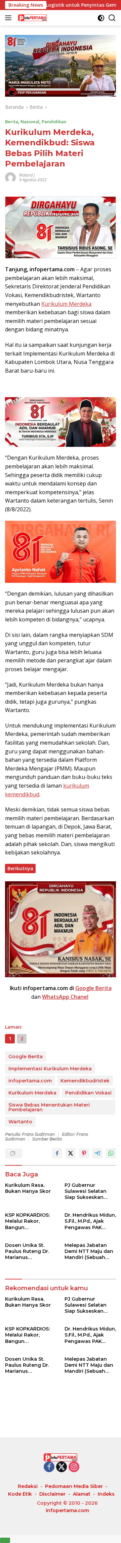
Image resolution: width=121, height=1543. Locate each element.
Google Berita (93, 988)
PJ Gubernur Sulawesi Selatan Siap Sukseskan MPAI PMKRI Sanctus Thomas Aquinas (90, 1191)
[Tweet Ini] (71, 1153)
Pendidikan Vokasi (88, 1093)
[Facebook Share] (57, 1153)
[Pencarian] (112, 18)
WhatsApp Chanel (65, 996)
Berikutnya (20, 868)
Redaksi (28, 1486)
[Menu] (9, 18)
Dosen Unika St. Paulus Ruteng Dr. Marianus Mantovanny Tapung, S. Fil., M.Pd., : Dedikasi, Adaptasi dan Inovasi (30, 1251)
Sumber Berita (47, 1138)
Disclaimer (52, 1494)
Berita (11, 122)
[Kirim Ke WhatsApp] (111, 1153)
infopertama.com (30, 1081)
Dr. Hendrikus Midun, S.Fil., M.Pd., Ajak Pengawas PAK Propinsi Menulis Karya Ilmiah (90, 1221)
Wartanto (20, 1122)
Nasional (30, 122)
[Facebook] (49, 1467)
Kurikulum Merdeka (66, 304)
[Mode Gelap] (101, 18)
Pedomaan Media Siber (74, 1486)
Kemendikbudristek (85, 1081)
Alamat (81, 1494)
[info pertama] (50, 17)
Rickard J (27, 175)
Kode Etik (20, 1494)
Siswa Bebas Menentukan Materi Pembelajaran (49, 1107)
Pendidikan (54, 122)
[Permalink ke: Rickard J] (10, 177)
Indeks (106, 1494)
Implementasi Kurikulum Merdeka (50, 1069)
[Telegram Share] (97, 1153)
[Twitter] (61, 1467)
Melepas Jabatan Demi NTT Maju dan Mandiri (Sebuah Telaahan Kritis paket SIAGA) (89, 1251)
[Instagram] (74, 1467)
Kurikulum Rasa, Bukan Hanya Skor (28, 1188)
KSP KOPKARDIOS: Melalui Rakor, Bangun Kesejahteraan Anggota (27, 1221)
